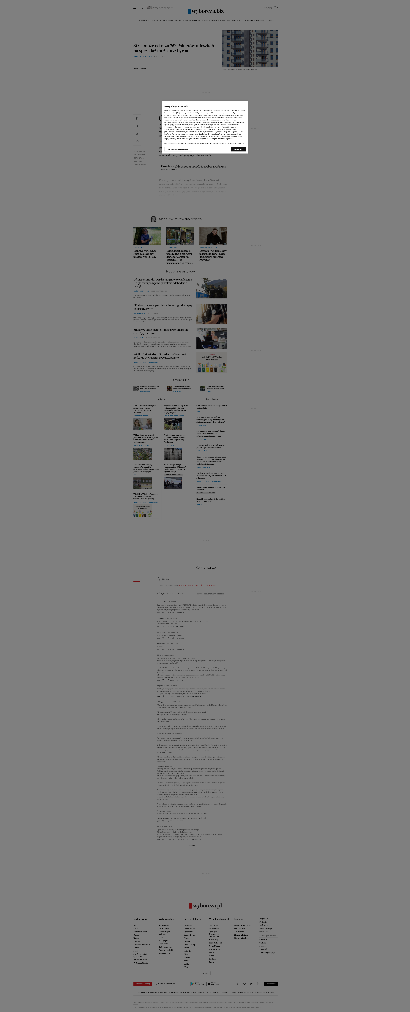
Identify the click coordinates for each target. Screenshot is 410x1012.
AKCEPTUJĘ (238, 149)
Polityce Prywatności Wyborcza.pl (198, 139)
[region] (205, 127)
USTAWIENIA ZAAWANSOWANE (178, 149)
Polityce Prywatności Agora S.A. (222, 139)
